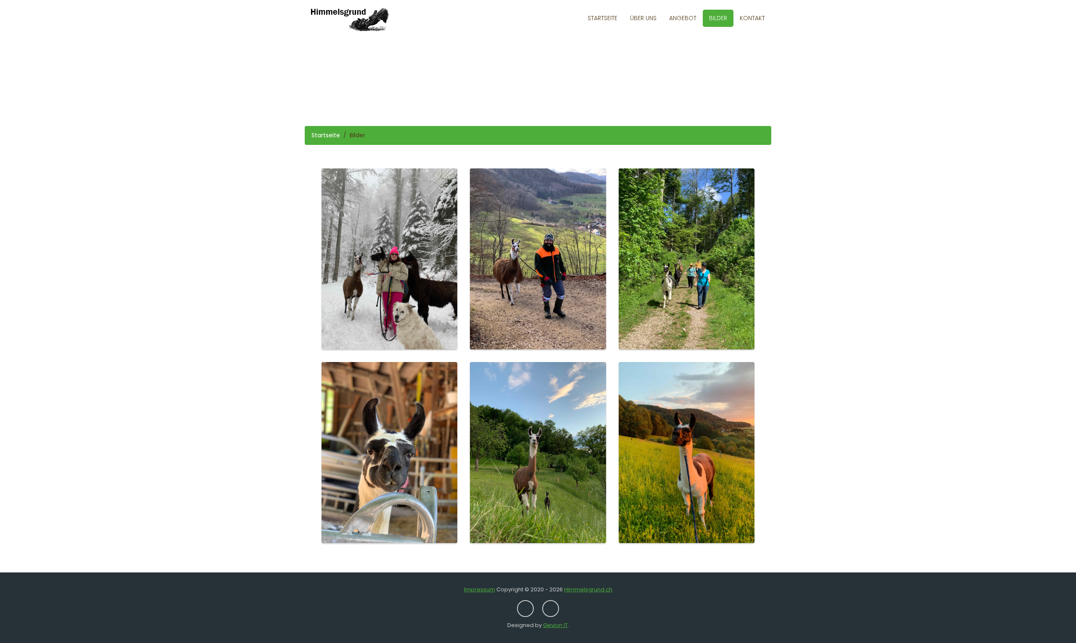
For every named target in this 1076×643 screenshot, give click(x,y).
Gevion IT (555, 625)
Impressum (479, 589)
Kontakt (752, 18)
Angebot (682, 18)
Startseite (602, 18)
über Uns (643, 18)
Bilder (718, 18)
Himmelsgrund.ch (588, 589)
